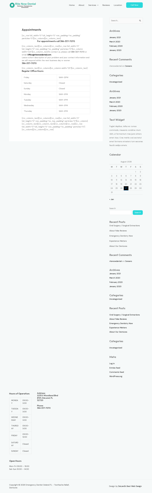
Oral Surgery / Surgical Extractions (124, 225)
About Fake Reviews (118, 230)
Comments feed (116, 372)
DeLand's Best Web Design (130, 486)
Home (72, 5)
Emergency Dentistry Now (121, 236)
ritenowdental (115, 261)
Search (112, 208)
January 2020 (115, 50)
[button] (97, 5)
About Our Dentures (118, 246)
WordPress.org (115, 376)
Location (118, 5)
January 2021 (115, 37)
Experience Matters (118, 241)
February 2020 (116, 46)
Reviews (106, 5)
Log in (112, 363)
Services (92, 5)
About (81, 5)
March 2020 (114, 41)
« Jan (111, 199)
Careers (128, 66)
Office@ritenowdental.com (39, 54)
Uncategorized (115, 82)
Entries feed (114, 368)
